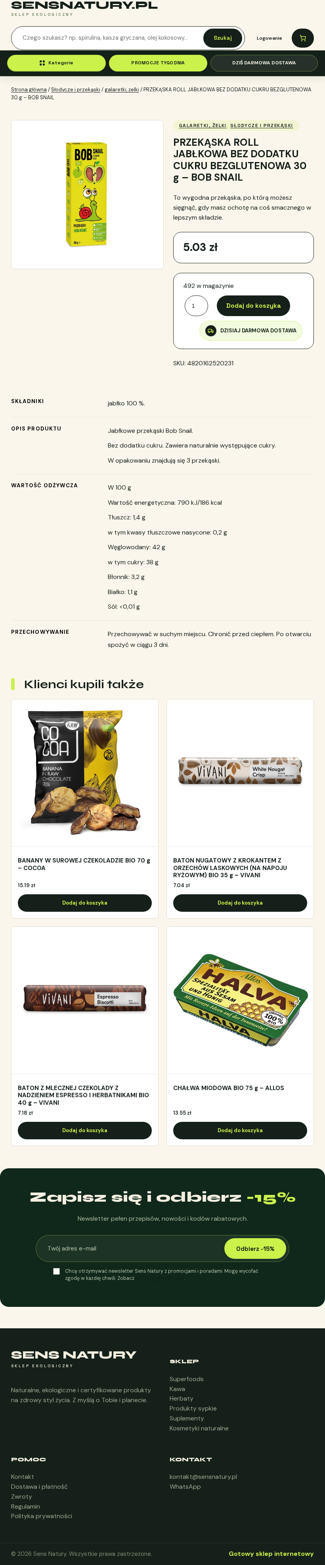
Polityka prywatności (41, 1516)
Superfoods (187, 1379)
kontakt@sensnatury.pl (203, 1476)
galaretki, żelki (122, 89)
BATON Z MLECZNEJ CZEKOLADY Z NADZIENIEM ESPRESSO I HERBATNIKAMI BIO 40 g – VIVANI (83, 1096)
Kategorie (60, 63)
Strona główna (29, 89)
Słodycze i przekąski (75, 89)
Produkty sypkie (193, 1408)
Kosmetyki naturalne (199, 1428)
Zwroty (21, 1496)
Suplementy (187, 1418)
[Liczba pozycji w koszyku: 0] (303, 38)
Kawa (177, 1389)
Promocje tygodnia (158, 63)
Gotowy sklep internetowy (271, 1554)
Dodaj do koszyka (253, 305)
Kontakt (22, 1476)
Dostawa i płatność (39, 1486)
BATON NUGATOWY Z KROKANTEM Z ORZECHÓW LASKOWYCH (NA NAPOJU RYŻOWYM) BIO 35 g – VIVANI (230, 868)
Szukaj (223, 37)
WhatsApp (185, 1486)
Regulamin (25, 1506)
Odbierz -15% (255, 1248)
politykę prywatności (160, 1278)
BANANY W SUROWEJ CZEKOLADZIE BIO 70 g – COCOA (84, 864)
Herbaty (181, 1398)
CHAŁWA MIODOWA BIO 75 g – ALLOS (228, 1088)
